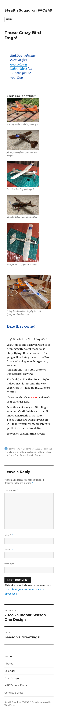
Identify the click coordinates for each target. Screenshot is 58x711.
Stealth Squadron (35, 455)
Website (9, 564)
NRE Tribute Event (15, 685)
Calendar (9, 671)
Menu (9, 19)
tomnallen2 (14, 449)
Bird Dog (21, 452)
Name (8, 535)
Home (8, 656)
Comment (11, 490)
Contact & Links (13, 692)
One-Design (11, 678)
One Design (20, 455)
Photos (8, 663)
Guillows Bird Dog (35, 452)
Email (8, 549)
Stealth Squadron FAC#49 (28, 10)
